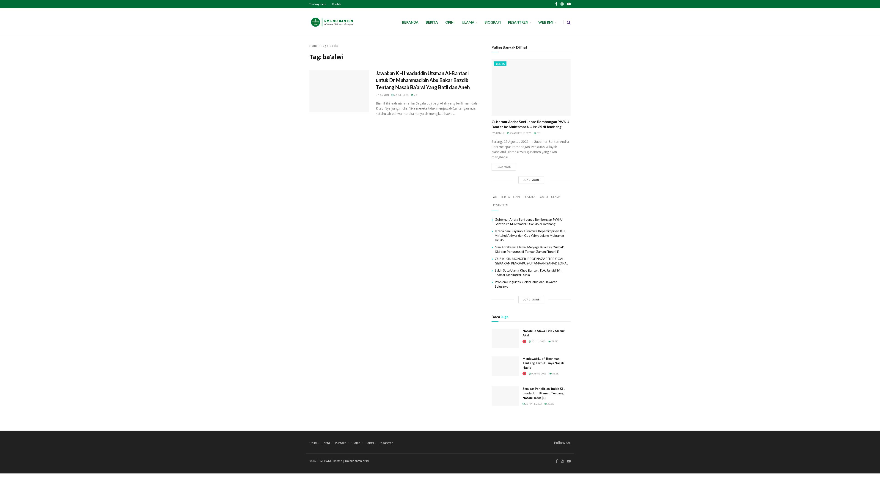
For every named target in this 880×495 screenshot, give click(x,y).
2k (415, 94)
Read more (504, 166)
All (495, 197)
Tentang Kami (317, 4)
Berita (432, 22)
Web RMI (545, 22)
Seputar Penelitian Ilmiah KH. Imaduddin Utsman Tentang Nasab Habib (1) (543, 393)
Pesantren (518, 22)
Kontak (336, 4)
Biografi (492, 22)
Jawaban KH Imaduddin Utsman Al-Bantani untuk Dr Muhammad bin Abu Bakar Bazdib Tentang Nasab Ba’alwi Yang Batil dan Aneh (423, 80)
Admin (384, 94)
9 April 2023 (539, 373)
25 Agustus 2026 (520, 133)
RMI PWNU (325, 461)
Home (313, 46)
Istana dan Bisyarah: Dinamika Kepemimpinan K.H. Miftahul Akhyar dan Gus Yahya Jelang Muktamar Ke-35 (530, 235)
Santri (543, 197)
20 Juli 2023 (538, 341)
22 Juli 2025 (400, 94)
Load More (531, 180)
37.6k (550, 403)
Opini (449, 22)
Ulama (468, 22)
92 (538, 133)
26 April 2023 (533, 403)
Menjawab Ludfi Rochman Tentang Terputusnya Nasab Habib (543, 363)
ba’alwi (334, 46)
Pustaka (530, 197)
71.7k (554, 341)
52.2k (555, 373)
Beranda (410, 22)
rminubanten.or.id (357, 461)
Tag (323, 46)
